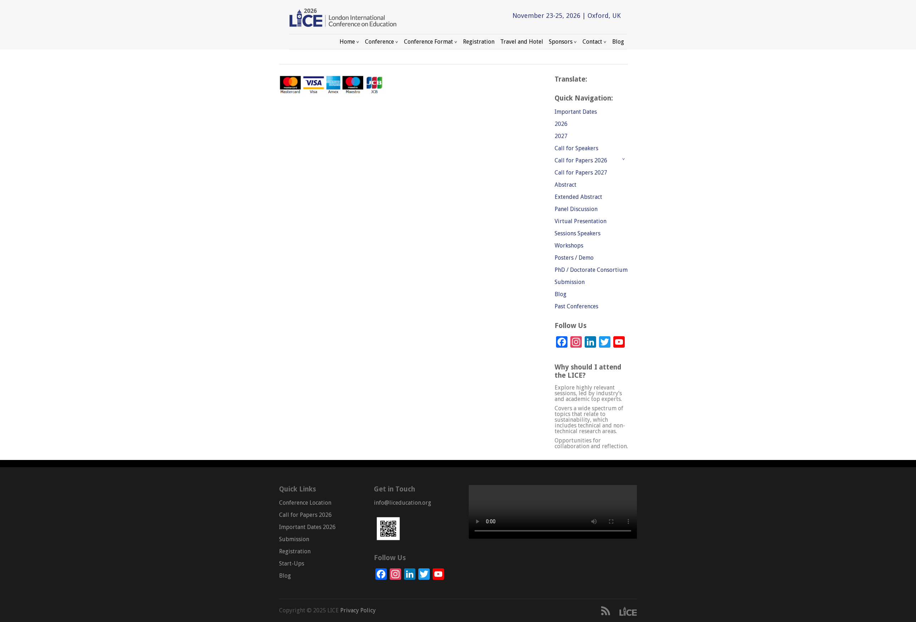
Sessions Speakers (577, 233)
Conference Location (305, 502)
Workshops (569, 245)
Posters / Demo (574, 257)
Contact (591, 40)
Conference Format (427, 40)
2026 (561, 124)
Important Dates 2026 (307, 527)
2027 (561, 136)
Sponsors (559, 40)
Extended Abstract (578, 197)
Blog (618, 41)
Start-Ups (291, 563)
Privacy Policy (357, 610)
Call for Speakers (576, 148)
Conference (378, 40)
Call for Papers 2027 (581, 172)
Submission (570, 282)
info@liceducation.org (402, 502)
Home (346, 40)
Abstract (565, 184)
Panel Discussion (576, 209)
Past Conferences (576, 306)
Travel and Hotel (521, 41)
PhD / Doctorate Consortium (591, 269)
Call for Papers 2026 (581, 160)
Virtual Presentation (580, 221)
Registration (478, 41)
